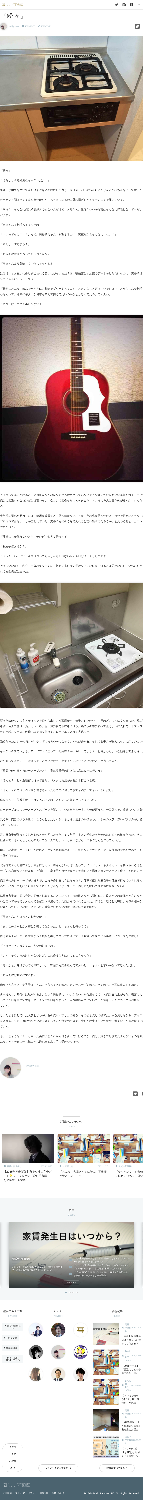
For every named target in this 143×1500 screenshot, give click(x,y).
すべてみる (71, 1282)
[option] (28, 1159)
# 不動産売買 (10, 1338)
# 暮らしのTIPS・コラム (13, 1358)
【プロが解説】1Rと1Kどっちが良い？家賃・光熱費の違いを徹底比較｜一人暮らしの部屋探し (101, 1274)
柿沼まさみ (14, 26)
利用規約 (7, 1493)
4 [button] (77, 1292)
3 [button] (73, 1292)
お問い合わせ (58, 1493)
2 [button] (70, 1292)
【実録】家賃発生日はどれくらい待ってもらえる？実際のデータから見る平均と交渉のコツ (102, 1260)
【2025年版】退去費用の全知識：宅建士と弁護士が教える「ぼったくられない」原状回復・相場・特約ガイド (101, 1267)
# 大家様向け (10, 1348)
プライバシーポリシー (25, 1493)
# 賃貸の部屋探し (13, 1327)
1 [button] (66, 1292)
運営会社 (44, 1493)
